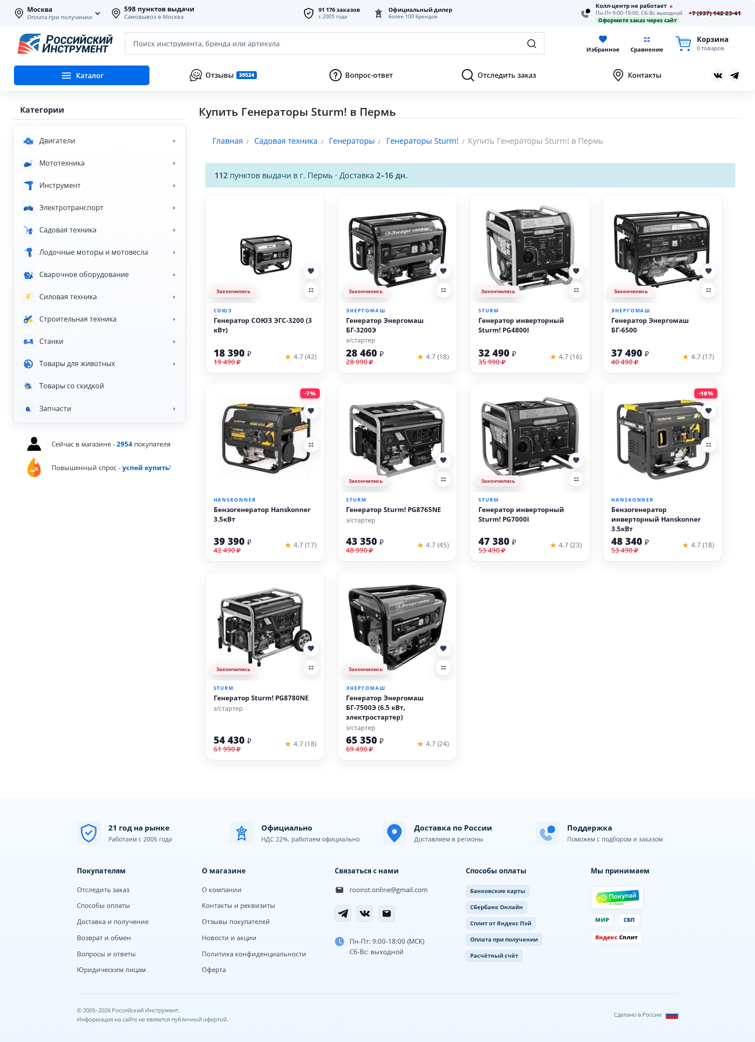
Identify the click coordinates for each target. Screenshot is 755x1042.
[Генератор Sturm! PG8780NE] (265, 627)
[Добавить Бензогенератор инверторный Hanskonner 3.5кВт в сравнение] (709, 445)
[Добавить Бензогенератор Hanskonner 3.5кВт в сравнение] (311, 445)
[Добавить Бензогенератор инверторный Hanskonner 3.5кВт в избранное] (709, 411)
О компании (222, 889)
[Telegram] (343, 913)
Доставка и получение (113, 921)
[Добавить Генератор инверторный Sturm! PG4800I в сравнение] (576, 290)
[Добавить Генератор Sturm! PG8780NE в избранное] (311, 649)
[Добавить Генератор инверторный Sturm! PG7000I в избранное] (576, 460)
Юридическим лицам (111, 969)
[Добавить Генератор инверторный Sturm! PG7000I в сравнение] (576, 479)
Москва (39, 10)
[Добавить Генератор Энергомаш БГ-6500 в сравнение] (709, 290)
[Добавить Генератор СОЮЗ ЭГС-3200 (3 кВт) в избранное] (311, 271)
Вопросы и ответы (106, 953)
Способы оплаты (103, 905)
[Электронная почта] (386, 913)
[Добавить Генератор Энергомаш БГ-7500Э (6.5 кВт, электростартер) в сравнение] (443, 667)
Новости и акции (229, 937)
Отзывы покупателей (236, 921)
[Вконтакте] (717, 75)
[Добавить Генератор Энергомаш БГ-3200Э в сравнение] (443, 290)
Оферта (214, 969)
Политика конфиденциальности (254, 953)
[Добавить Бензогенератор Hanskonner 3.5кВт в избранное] (311, 411)
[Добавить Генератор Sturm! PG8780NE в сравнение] (311, 667)
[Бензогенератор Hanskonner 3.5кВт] (265, 439)
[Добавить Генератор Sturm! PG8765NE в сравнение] (443, 479)
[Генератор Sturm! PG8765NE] (397, 439)
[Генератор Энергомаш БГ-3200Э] (397, 250)
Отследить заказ (103, 889)
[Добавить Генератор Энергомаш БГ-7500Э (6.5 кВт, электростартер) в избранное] (443, 649)
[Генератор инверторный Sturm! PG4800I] (529, 250)
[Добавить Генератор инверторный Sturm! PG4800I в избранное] (576, 271)
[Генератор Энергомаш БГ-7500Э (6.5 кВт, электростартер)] (397, 627)
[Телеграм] (734, 75)
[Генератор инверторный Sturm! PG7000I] (529, 439)
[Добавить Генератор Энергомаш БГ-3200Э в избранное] (443, 271)
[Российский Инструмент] (65, 44)
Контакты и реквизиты (238, 905)
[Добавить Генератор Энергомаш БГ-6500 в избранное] (709, 271)
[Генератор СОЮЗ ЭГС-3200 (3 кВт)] (265, 250)
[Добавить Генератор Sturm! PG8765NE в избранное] (443, 460)
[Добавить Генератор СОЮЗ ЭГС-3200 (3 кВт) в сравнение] (311, 290)
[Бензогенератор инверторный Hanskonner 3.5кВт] (662, 439)
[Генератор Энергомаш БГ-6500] (662, 250)
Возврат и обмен (104, 937)
